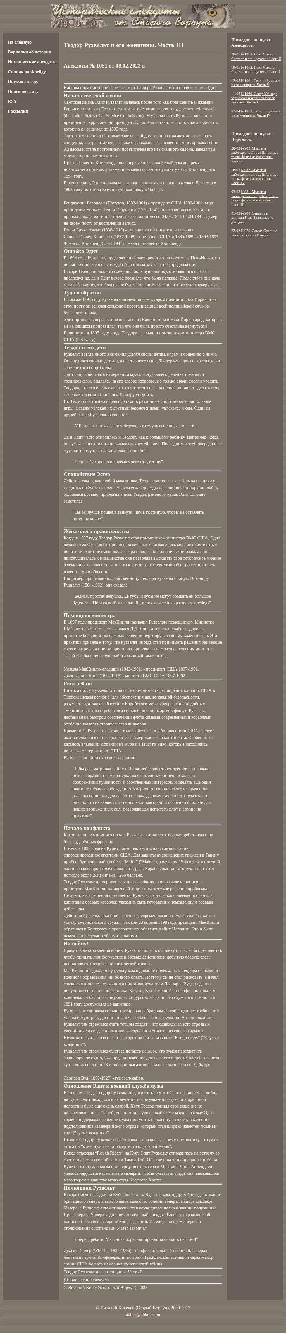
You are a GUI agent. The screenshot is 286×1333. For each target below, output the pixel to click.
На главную (20, 42)
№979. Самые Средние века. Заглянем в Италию (254, 233)
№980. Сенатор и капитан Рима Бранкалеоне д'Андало (252, 217)
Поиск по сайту (23, 91)
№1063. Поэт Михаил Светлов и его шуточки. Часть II (256, 56)
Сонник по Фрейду (27, 71)
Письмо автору (23, 81)
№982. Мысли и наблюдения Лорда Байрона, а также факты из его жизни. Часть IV (254, 176)
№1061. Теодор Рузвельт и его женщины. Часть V (255, 83)
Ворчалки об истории (29, 52)
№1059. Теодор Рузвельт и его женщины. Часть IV (255, 113)
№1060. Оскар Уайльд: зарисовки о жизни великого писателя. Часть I (254, 98)
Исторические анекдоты (32, 61)
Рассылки (18, 111)
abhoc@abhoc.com (143, 1314)
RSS (12, 101)
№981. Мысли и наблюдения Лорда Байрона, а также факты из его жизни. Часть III (254, 198)
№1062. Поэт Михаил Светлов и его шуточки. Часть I (255, 70)
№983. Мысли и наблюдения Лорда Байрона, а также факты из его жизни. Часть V (254, 154)
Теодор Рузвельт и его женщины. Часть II (103, 1271)
